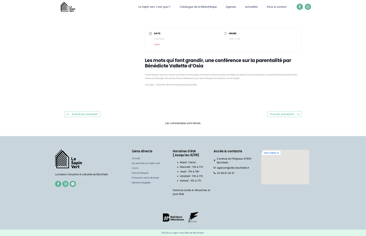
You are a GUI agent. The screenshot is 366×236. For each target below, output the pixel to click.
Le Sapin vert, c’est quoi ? (155, 7)
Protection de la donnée (145, 177)
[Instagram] (308, 7)
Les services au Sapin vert (146, 163)
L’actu (135, 168)
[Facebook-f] (300, 7)
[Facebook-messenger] (73, 184)
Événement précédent (85, 114)
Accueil (136, 158)
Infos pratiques (140, 173)
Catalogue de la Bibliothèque (198, 7)
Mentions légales (141, 182)
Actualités (251, 7)
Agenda (231, 7)
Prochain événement (282, 114)
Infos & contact (277, 7)
